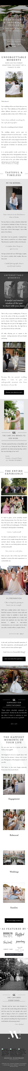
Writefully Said (14, 1066)
